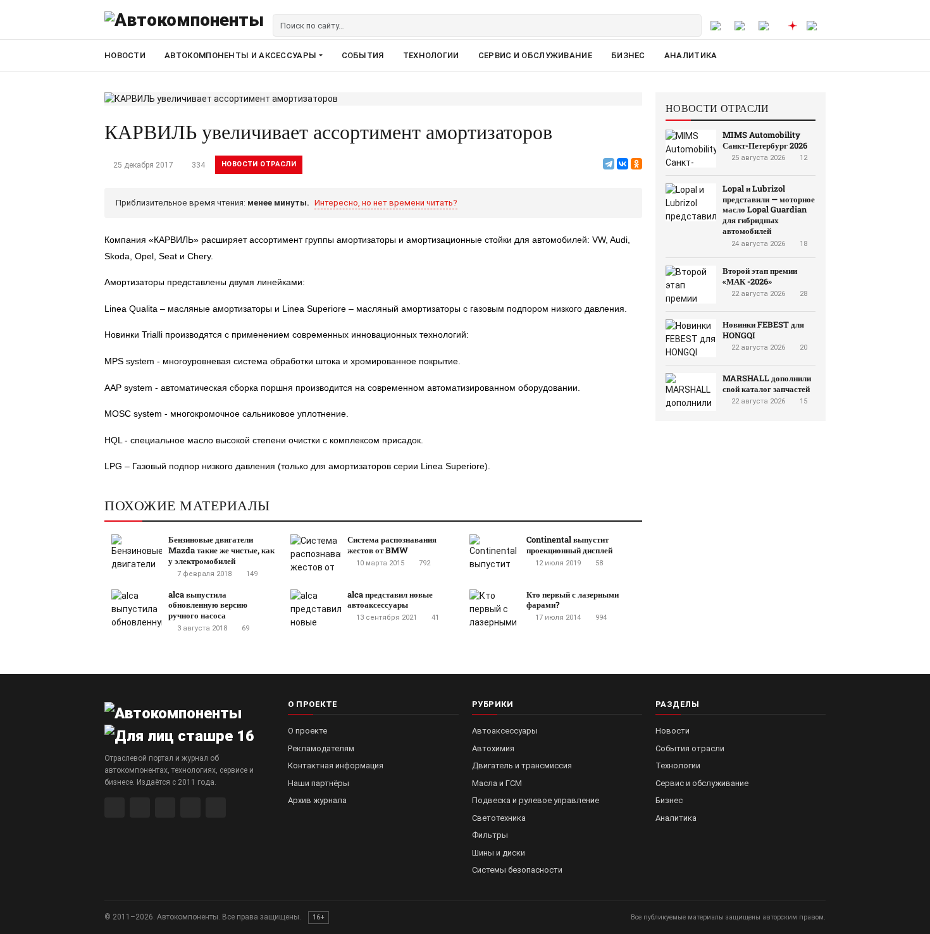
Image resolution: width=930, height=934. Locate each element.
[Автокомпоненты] (184, 25)
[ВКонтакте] (622, 163)
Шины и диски (498, 852)
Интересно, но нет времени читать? (385, 202)
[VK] (165, 807)
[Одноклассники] (636, 163)
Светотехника (499, 818)
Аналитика (690, 55)
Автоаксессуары (505, 730)
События (363, 55)
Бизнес (628, 55)
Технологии (431, 55)
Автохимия (493, 748)
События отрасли (689, 748)
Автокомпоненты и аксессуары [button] (240, 55)
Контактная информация (335, 765)
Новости (125, 55)
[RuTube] (114, 807)
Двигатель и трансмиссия (522, 765)
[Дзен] (190, 807)
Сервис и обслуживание (535, 55)
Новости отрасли (258, 164)
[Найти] (690, 25)
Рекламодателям (321, 748)
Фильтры (490, 835)
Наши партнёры (318, 783)
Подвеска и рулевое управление (535, 800)
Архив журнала (317, 800)
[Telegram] (608, 163)
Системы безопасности (517, 870)
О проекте (307, 730)
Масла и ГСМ (497, 783)
